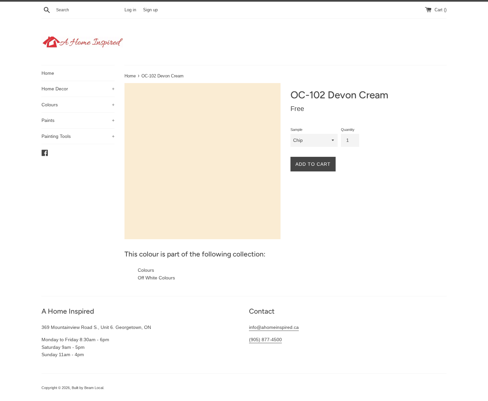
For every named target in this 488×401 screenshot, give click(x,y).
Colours (78, 104)
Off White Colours (156, 277)
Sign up (150, 10)
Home (47, 73)
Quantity (348, 130)
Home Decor (78, 88)
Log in (130, 10)
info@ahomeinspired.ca (274, 327)
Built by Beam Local (87, 388)
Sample (296, 130)
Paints (78, 120)
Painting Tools (78, 136)
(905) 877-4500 (265, 339)
